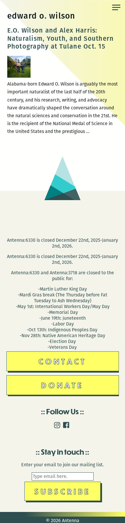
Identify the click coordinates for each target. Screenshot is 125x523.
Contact (63, 361)
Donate (62, 384)
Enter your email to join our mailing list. (62, 464)
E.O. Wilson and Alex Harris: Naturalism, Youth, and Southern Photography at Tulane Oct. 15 (60, 38)
